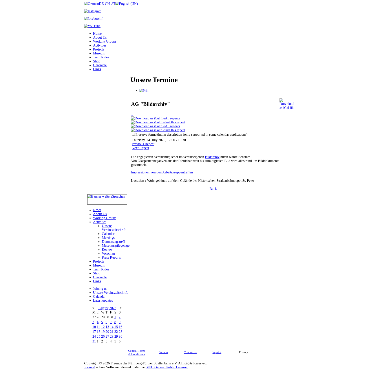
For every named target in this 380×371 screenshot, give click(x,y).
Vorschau (108, 253)
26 (103, 336)
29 (116, 336)
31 (94, 341)
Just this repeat (175, 122)
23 (120, 331)
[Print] (144, 90)
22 (116, 331)
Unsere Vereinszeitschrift (114, 228)
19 (103, 331)
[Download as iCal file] (287, 103)
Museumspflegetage (116, 245)
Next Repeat (140, 148)
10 (94, 327)
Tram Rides (101, 57)
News (97, 210)
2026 (112, 308)
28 (111, 336)
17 (94, 331)
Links (97, 69)
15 (116, 327)
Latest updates (103, 300)
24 (94, 336)
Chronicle (100, 65)
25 (98, 336)
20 (107, 331)
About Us (100, 37)
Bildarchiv (212, 157)
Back (213, 189)
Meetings (108, 238)
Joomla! (89, 367)
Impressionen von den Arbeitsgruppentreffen (162, 172)
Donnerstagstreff (113, 241)
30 (120, 336)
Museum (99, 53)
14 (111, 327)
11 (98, 327)
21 (111, 331)
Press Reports (111, 257)
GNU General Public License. (167, 367)
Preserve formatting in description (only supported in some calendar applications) (191, 134)
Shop (96, 61)
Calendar (108, 234)
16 (120, 327)
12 (103, 327)
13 (107, 327)
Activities (99, 45)
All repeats (172, 118)
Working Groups (104, 41)
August (103, 308)
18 (98, 331)
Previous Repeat (143, 144)
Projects (98, 49)
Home (97, 33)
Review (107, 249)
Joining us (100, 288)
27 (107, 336)
